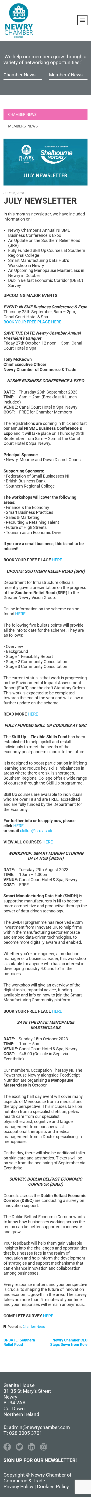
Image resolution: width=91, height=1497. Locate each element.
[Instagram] (43, 1447)
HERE (57, 559)
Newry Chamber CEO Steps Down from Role (69, 1342)
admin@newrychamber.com (39, 1427)
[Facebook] (7, 1447)
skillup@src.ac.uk (36, 830)
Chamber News (19, 75)
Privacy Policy (18, 1486)
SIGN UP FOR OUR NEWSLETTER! (40, 1460)
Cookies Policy (53, 1486)
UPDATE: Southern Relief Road (19, 1342)
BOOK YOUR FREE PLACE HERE (32, 321)
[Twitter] (19, 1447)
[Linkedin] (31, 1447)
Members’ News (66, 75)
